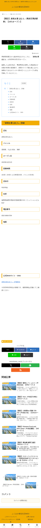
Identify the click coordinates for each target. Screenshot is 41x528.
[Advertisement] (20, 31)
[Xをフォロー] (11, 365)
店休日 (12, 102)
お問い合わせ (30, 516)
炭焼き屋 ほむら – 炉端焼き (11, 282)
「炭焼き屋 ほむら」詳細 (16, 88)
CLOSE (24, 83)
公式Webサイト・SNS (16, 112)
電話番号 (12, 107)
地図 (11, 110)
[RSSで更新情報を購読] (20, 370)
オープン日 (13, 97)
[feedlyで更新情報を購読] (30, 365)
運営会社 (30, 519)
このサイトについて (11, 516)
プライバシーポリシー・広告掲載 (10, 521)
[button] (27, 47)
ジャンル (12, 94)
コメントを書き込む (20, 500)
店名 (11, 91)
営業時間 (12, 99)
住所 (11, 104)
